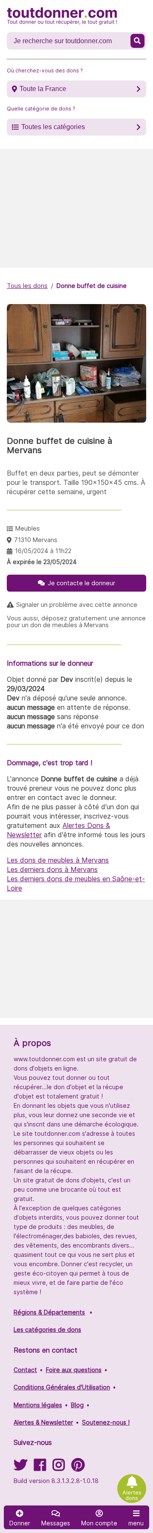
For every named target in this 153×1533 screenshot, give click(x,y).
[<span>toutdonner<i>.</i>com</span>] (62, 16)
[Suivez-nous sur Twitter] (20, 1467)
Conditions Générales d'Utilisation (62, 1387)
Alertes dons (132, 1495)
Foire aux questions (74, 1369)
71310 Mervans (35, 539)
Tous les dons (27, 285)
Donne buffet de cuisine (92, 285)
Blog (77, 1404)
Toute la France (43, 88)
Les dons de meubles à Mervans (58, 860)
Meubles (27, 528)
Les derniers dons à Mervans (52, 869)
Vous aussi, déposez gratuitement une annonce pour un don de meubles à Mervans (76, 621)
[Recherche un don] (137, 41)
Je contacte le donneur (81, 583)
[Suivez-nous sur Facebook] (40, 1467)
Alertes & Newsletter (43, 1422)
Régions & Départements (49, 1312)
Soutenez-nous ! (106, 1422)
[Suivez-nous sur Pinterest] (78, 1467)
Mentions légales (38, 1404)
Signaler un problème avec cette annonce (76, 604)
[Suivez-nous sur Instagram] (59, 1467)
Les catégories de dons (47, 1329)
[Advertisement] (76, 208)
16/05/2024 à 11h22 (43, 550)
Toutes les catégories (53, 126)
